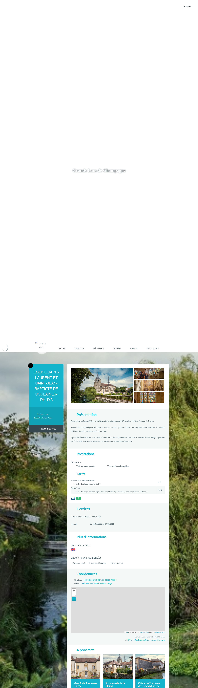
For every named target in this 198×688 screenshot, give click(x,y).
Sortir (133, 348)
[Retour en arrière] (30, 365)
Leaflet (127, 632)
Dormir (117, 348)
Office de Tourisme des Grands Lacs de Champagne (146, 640)
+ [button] (74, 590)
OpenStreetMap (144, 632)
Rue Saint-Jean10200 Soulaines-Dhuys (43, 416)
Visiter (61, 348)
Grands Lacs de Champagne (99, 170)
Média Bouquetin (159, 632)
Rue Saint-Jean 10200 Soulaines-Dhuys (97, 583)
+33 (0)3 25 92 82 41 (109, 580)
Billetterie (152, 348)
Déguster (98, 348)
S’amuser (79, 348)
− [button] (74, 593)
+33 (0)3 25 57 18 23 (48, 429)
